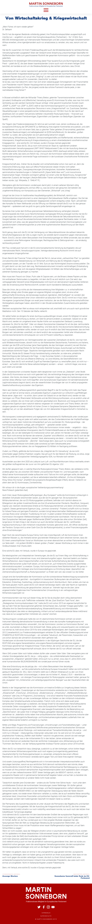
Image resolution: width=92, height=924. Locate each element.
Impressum (46, 913)
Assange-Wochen (10, 876)
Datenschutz (46, 916)
